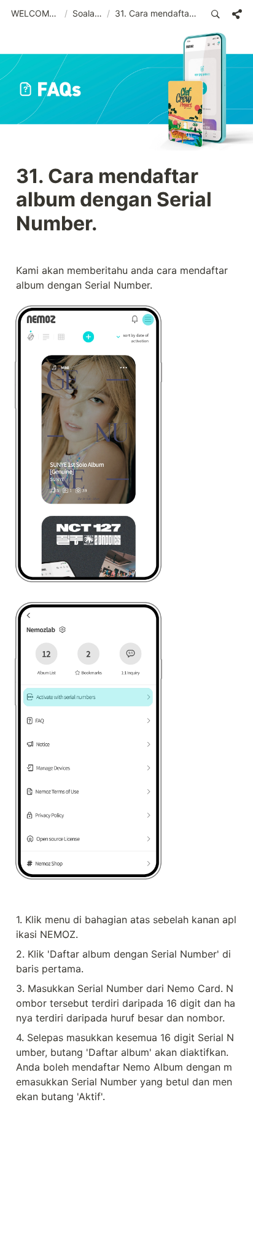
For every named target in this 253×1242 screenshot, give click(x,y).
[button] (35, 14)
